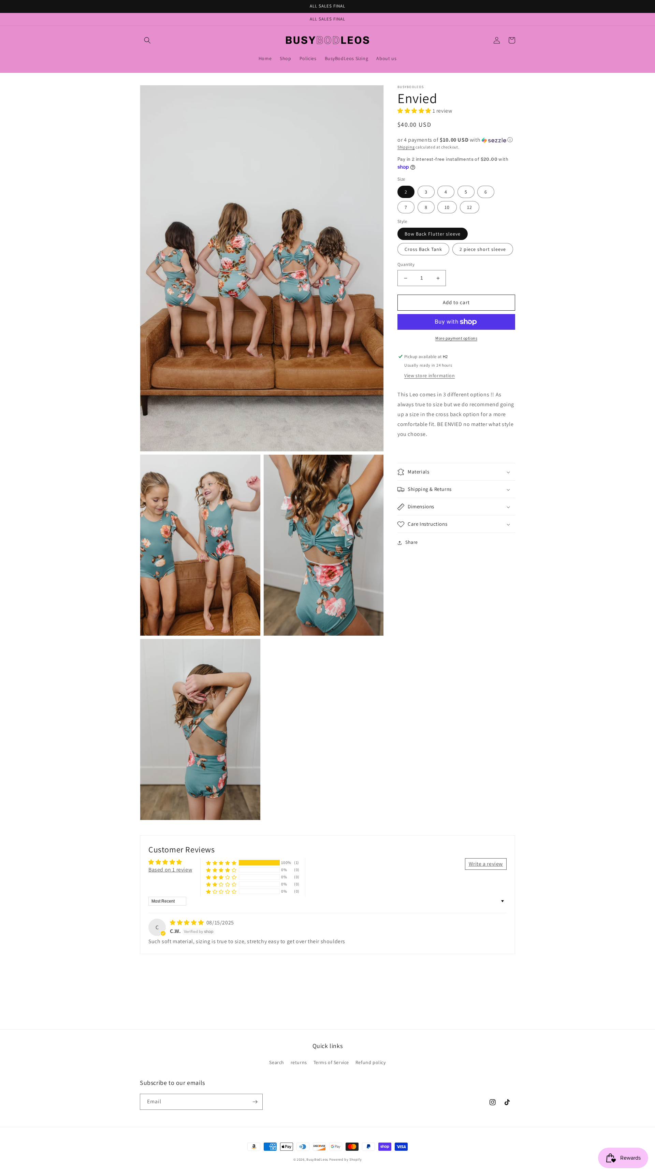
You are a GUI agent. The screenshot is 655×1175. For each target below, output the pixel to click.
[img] (187, 922)
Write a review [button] (486, 863)
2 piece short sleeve (483, 249)
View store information (429, 376)
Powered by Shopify (345, 1159)
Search (276, 1062)
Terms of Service (331, 1062)
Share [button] (411, 542)
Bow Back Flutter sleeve (433, 234)
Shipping (406, 147)
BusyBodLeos (317, 1159)
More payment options (456, 338)
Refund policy (370, 1062)
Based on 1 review (170, 869)
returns (299, 1062)
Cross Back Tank (423, 249)
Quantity (405, 265)
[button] (147, 40)
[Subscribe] (254, 1102)
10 (447, 207)
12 (469, 207)
